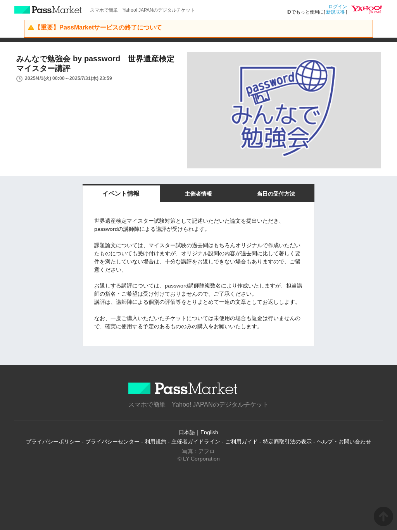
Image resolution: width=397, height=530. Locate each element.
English (209, 432)
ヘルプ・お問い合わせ (344, 441)
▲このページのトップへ (383, 516)
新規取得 (335, 12)
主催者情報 (198, 194)
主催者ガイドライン (195, 441)
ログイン (337, 6)
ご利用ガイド (241, 441)
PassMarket (48, 10)
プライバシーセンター (112, 441)
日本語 (187, 432)
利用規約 (155, 441)
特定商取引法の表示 (287, 441)
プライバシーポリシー (53, 441)
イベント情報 (121, 193)
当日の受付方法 (276, 194)
